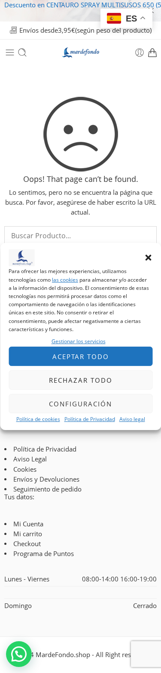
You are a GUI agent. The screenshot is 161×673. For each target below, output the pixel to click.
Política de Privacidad (89, 419)
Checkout (27, 544)
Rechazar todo (80, 380)
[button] (148, 258)
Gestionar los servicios (79, 341)
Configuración (80, 403)
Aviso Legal (30, 459)
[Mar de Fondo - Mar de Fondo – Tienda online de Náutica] (81, 52)
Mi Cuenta (28, 524)
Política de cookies (38, 419)
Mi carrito (27, 534)
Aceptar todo (80, 356)
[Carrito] (152, 52)
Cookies (24, 469)
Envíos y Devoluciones (46, 479)
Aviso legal (132, 419)
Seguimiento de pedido (47, 489)
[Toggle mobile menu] (9, 52)
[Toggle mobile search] (22, 52)
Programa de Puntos (43, 554)
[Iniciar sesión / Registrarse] (139, 52)
